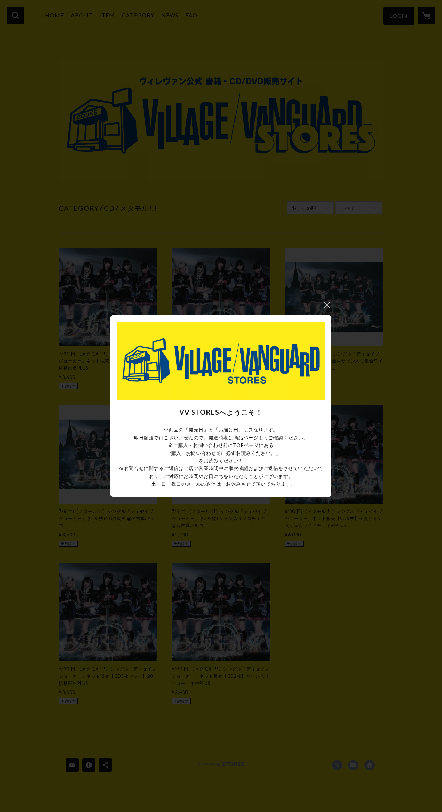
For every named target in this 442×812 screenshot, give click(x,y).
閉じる (326, 305)
